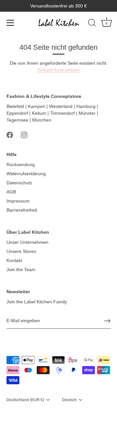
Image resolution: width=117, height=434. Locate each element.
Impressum (18, 201)
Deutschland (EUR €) (25, 400)
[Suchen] (92, 24)
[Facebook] (9, 134)
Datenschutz (19, 182)
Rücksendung (20, 164)
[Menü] (10, 23)
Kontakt (14, 260)
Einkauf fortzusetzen (59, 69)
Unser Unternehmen (27, 242)
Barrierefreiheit (21, 210)
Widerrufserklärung (26, 173)
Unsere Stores (21, 251)
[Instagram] (24, 134)
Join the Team (20, 269)
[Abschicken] (107, 321)
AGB (11, 191)
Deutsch (69, 400)
